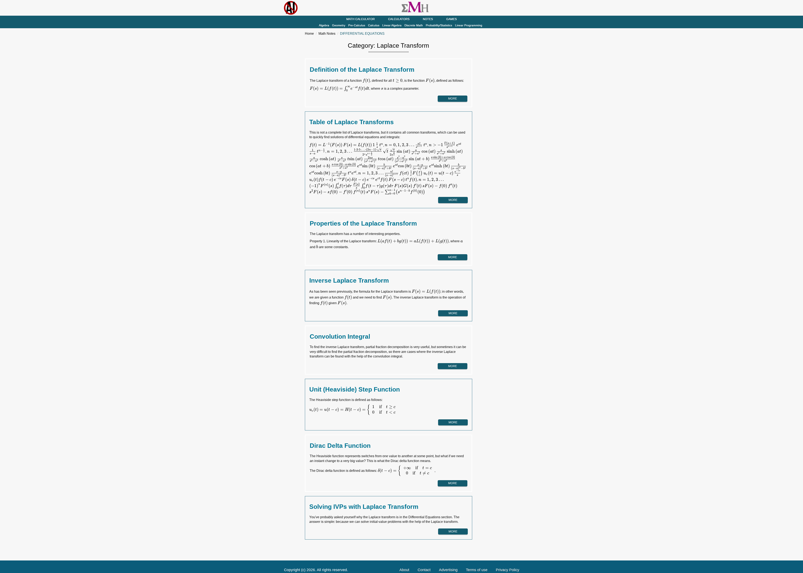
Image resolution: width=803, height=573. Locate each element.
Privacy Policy (507, 570)
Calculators (398, 19)
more (452, 98)
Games (451, 19)
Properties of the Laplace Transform (363, 223)
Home (309, 33)
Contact (424, 570)
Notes (428, 19)
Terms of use (476, 570)
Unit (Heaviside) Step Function (354, 389)
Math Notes (326, 33)
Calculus (373, 25)
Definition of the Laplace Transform (362, 69)
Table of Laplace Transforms (351, 122)
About (404, 570)
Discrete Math (413, 25)
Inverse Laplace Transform (349, 280)
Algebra (324, 25)
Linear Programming (468, 25)
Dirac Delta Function (340, 445)
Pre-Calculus (356, 25)
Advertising (448, 570)
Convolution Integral (340, 336)
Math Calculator (360, 19)
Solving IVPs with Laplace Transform (363, 506)
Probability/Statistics (439, 25)
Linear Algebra (392, 25)
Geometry (338, 25)
